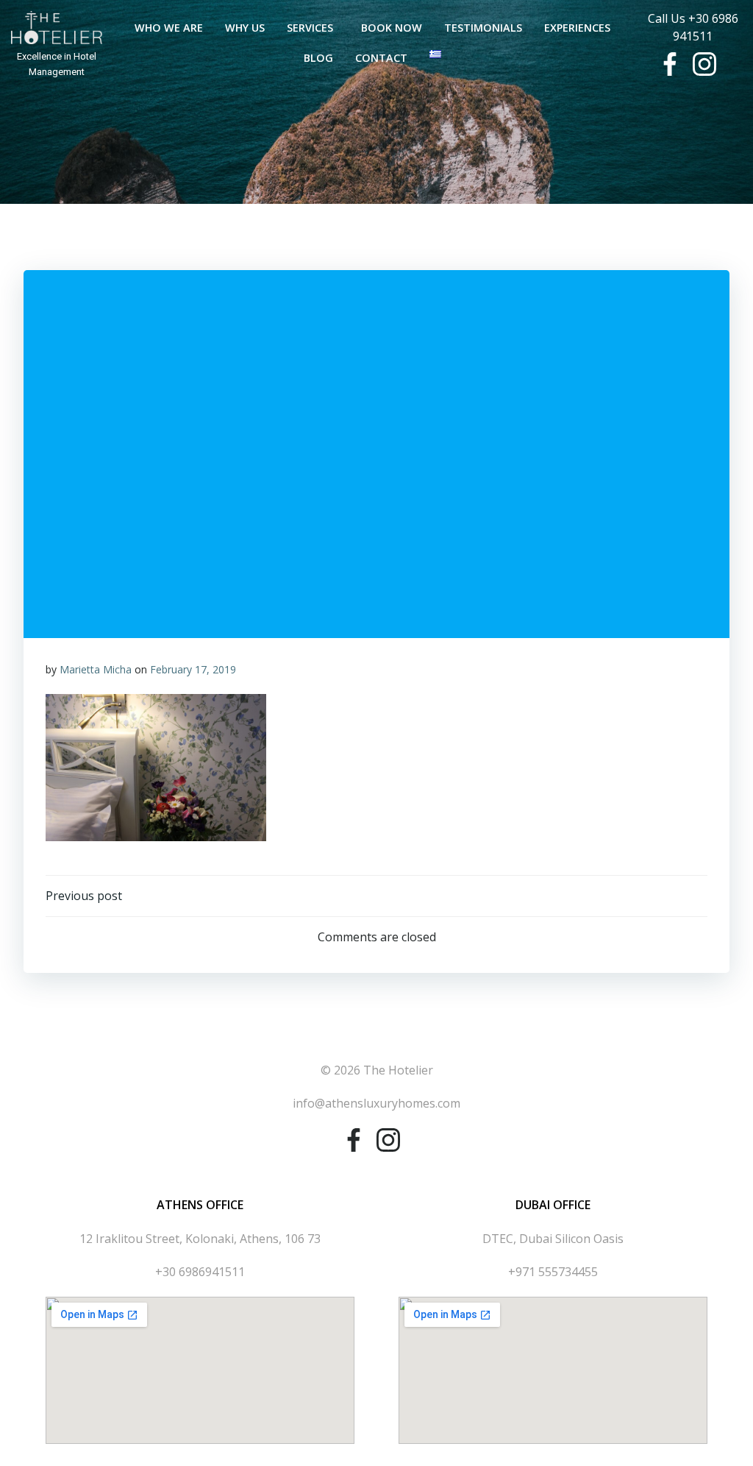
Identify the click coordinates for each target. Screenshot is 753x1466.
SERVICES (310, 28)
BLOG (318, 58)
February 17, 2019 (193, 669)
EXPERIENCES (577, 28)
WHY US (245, 28)
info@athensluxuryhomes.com (376, 1103)
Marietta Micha (96, 669)
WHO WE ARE (169, 28)
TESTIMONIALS (483, 28)
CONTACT (381, 58)
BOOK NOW (391, 28)
